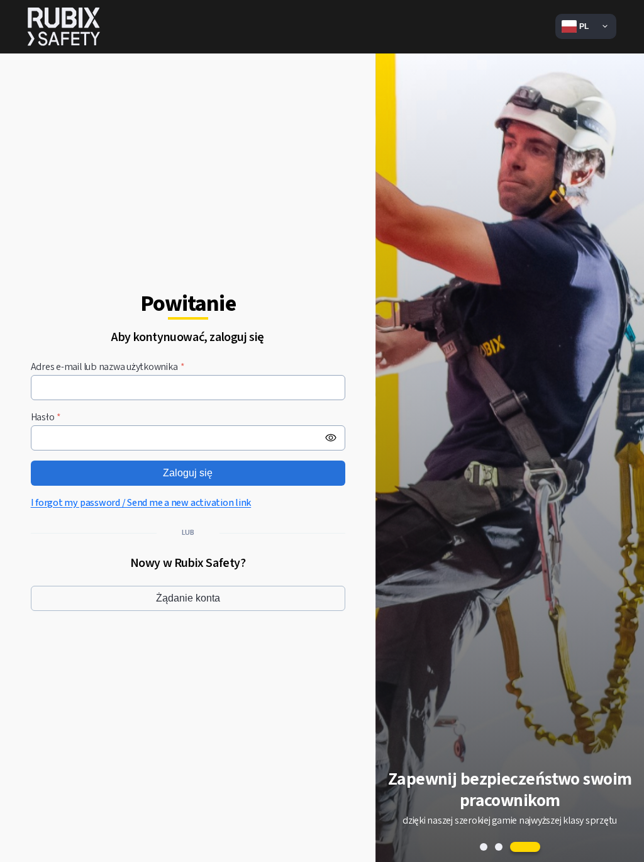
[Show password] (331, 438)
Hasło (46, 417)
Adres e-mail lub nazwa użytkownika (108, 367)
